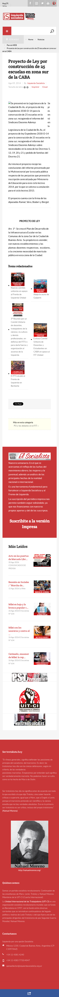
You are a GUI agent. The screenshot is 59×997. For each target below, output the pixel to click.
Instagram (36, 3)
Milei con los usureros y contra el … (19, 631)
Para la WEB (12, 45)
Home (30, 39)
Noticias (41, 39)
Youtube (48, 3)
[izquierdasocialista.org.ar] (29, 16)
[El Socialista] (29, 456)
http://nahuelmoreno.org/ (29, 870)
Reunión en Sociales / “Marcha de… (18, 584)
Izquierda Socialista (36, 83)
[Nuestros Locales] (30, 720)
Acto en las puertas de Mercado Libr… (18, 557)
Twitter (42, 3)
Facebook (30, 3)
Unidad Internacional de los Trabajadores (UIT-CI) (27, 901)
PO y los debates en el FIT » (26, 426)
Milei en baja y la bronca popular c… (18, 606)
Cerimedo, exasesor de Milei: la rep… (18, 655)
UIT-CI (54, 3)
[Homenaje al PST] (30, 677)
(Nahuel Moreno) (10, 811)
